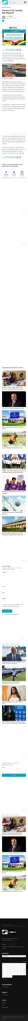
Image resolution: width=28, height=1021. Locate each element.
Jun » (6, 979)
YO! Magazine (5, 987)
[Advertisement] (14, 123)
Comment (4, 572)
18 (14, 971)
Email (3, 592)
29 (3, 976)
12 (17, 969)
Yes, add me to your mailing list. (11, 614)
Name (4, 586)
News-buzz (8, 7)
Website (4, 598)
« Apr (3, 979)
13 (20, 969)
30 (7, 976)
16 (7, 971)
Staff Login (4, 1002)
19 (17, 971)
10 (10, 969)
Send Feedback (5, 1007)
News (3, 7)
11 (14, 969)
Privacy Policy (5, 994)
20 (20, 971)
